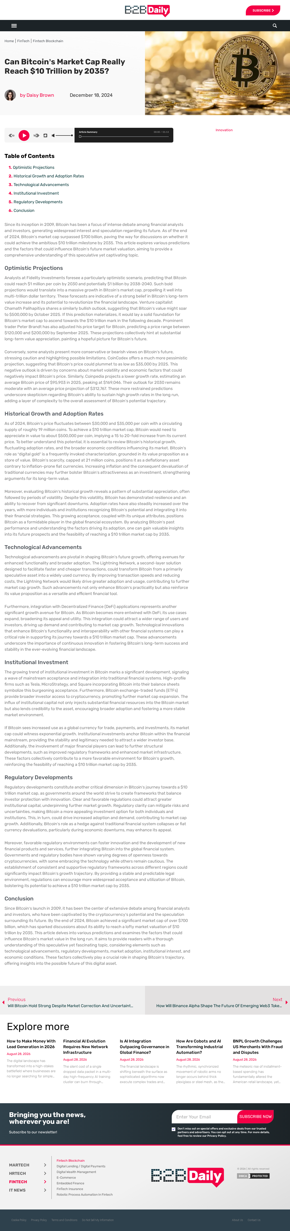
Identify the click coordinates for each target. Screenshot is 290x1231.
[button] (275, 26)
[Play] (24, 135)
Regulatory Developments (38, 201)
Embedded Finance (70, 1183)
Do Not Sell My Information (98, 1220)
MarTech (19, 1165)
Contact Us (254, 1220)
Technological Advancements (41, 184)
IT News (17, 1190)
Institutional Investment (36, 193)
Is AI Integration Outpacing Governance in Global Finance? (144, 1047)
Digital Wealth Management (76, 1172)
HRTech (17, 1173)
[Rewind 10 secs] (11, 135)
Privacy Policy (39, 1220)
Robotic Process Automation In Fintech (85, 1195)
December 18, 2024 (91, 95)
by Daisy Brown (37, 95)
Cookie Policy (19, 1220)
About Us (237, 1220)
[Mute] (53, 135)
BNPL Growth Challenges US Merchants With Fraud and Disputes (258, 1047)
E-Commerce (66, 1178)
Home (9, 41)
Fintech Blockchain (48, 41)
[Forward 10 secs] (36, 135)
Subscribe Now (255, 1116)
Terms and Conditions (64, 1220)
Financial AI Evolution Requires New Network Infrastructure (85, 1047)
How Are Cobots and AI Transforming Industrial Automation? (199, 1047)
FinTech (23, 41)
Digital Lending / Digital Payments (81, 1166)
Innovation (224, 130)
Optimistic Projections (33, 167)
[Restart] (45, 135)
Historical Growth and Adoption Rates (49, 176)
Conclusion (24, 210)
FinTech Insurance (70, 1189)
